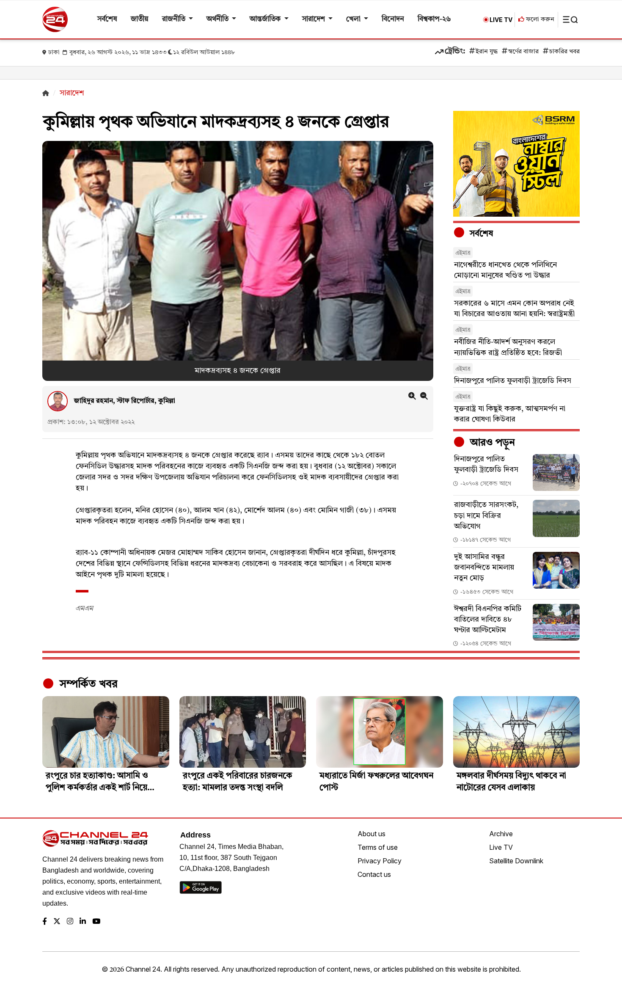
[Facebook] (44, 922)
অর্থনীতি (218, 19)
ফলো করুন (539, 20)
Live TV (501, 847)
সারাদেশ (314, 19)
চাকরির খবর (564, 52)
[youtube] (96, 922)
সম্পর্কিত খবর (87, 684)
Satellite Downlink (516, 861)
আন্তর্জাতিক (266, 19)
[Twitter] (57, 922)
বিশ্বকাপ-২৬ (434, 19)
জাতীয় (140, 19)
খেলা (354, 19)
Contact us (374, 874)
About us (371, 833)
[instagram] (70, 922)
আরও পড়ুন (491, 443)
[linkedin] (83, 922)
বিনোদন (393, 19)
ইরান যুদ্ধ (487, 52)
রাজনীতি (174, 19)
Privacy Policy (380, 861)
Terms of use (378, 847)
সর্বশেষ (107, 19)
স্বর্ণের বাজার (523, 52)
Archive (501, 833)
